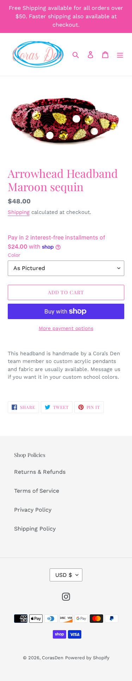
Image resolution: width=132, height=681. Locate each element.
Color (14, 255)
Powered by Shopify (87, 657)
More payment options (66, 328)
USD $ (63, 575)
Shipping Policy (35, 528)
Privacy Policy (32, 509)
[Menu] (120, 54)
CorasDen (52, 657)
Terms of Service (36, 490)
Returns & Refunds (39, 471)
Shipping (19, 212)
